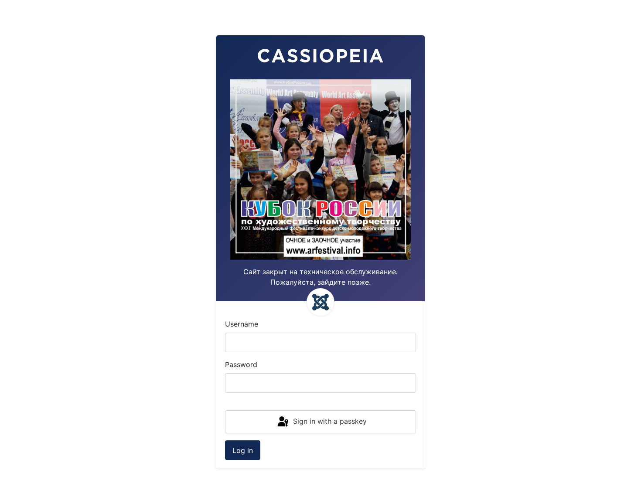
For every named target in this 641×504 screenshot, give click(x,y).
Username (241, 324)
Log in (242, 450)
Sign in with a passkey (329, 421)
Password (241, 364)
